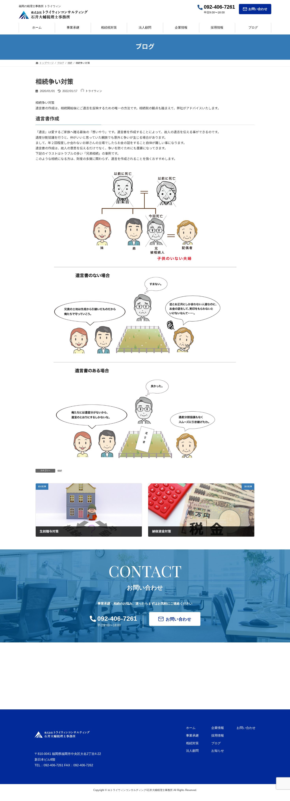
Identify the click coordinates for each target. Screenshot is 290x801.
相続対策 (192, 743)
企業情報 (181, 27)
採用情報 (217, 27)
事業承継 (73, 27)
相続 (59, 471)
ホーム (37, 27)
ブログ (253, 27)
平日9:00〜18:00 (117, 621)
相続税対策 (109, 27)
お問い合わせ (257, 9)
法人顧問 (145, 27)
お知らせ (217, 750)
